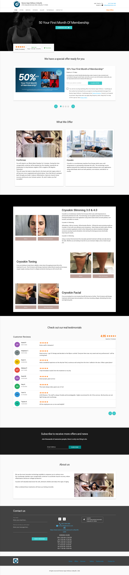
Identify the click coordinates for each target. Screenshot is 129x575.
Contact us (64, 27)
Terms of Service (96, 93)
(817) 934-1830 (112, 3)
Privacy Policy (83, 97)
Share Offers (109, 10)
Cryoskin (35, 10)
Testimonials (50, 10)
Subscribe (75, 447)
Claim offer (95, 83)
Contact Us (59, 10)
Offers (21, 10)
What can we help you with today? (21, 524)
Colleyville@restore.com (110, 5)
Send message (39, 539)
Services (28, 10)
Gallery (42, 10)
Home (15, 10)
